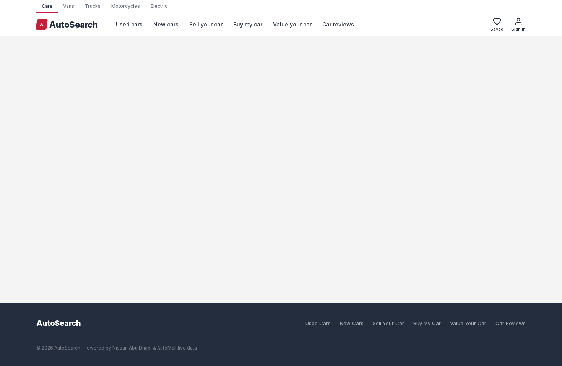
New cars (166, 24)
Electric (159, 6)
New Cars (352, 323)
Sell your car (206, 24)
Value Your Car (468, 323)
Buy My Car (427, 323)
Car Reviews (510, 323)
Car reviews (338, 24)
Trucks (93, 6)
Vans (68, 6)
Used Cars (318, 323)
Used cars (129, 24)
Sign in (518, 29)
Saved (497, 29)
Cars (47, 6)
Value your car (292, 24)
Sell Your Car (388, 323)
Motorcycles (125, 6)
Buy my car (247, 24)
